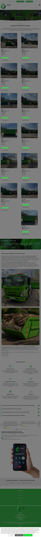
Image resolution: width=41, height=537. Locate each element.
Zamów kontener (5, 57)
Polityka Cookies (19, 535)
